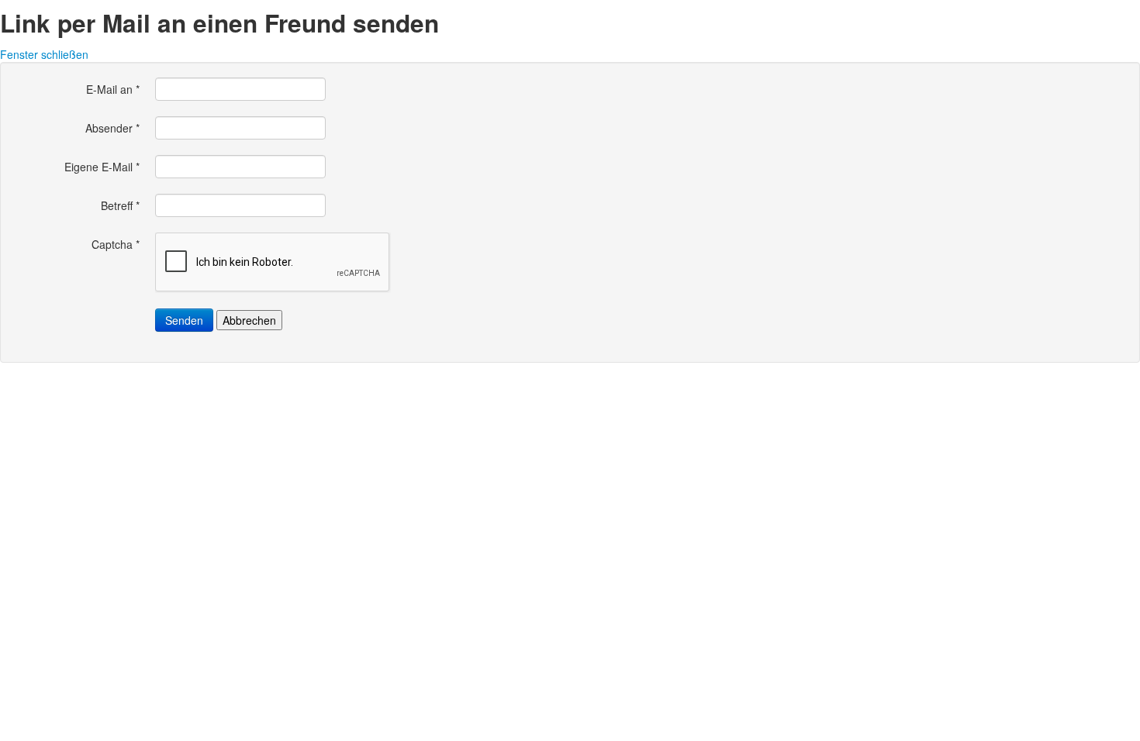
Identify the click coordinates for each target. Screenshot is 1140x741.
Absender (112, 128)
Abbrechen (249, 320)
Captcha (116, 244)
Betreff (120, 205)
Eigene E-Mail (102, 166)
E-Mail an (113, 89)
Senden (184, 320)
